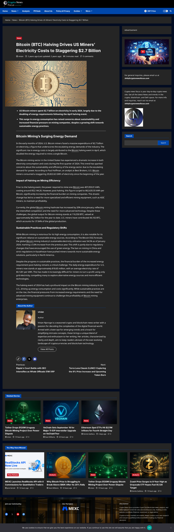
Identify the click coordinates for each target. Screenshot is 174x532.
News (13, 11)
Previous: (35, 368)
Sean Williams (50, 437)
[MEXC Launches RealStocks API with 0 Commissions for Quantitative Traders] (24, 465)
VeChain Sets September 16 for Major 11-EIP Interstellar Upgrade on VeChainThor (59, 430)
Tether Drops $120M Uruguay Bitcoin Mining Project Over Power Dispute (22, 430)
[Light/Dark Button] (165, 11)
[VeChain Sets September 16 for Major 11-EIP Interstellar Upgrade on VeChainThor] (61, 412)
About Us (48, 11)
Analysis (26, 11)
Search (129, 136)
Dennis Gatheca (89, 434)
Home (5, 11)
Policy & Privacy (63, 11)
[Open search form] (170, 11)
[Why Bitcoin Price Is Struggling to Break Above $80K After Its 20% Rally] (66, 465)
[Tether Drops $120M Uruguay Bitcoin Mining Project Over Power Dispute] (23, 412)
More (88, 11)
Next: (87, 369)
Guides (77, 11)
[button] (18, 359)
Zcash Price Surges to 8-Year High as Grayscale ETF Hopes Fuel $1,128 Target (148, 484)
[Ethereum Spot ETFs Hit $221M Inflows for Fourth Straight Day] (99, 412)
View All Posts (47, 349)
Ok (149, 528)
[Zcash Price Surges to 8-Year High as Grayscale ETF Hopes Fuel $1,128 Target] (149, 465)
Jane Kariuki (11, 488)
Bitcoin (75, 150)
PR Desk (37, 11)
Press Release (13, 475)
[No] (171, 527)
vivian (20, 56)
